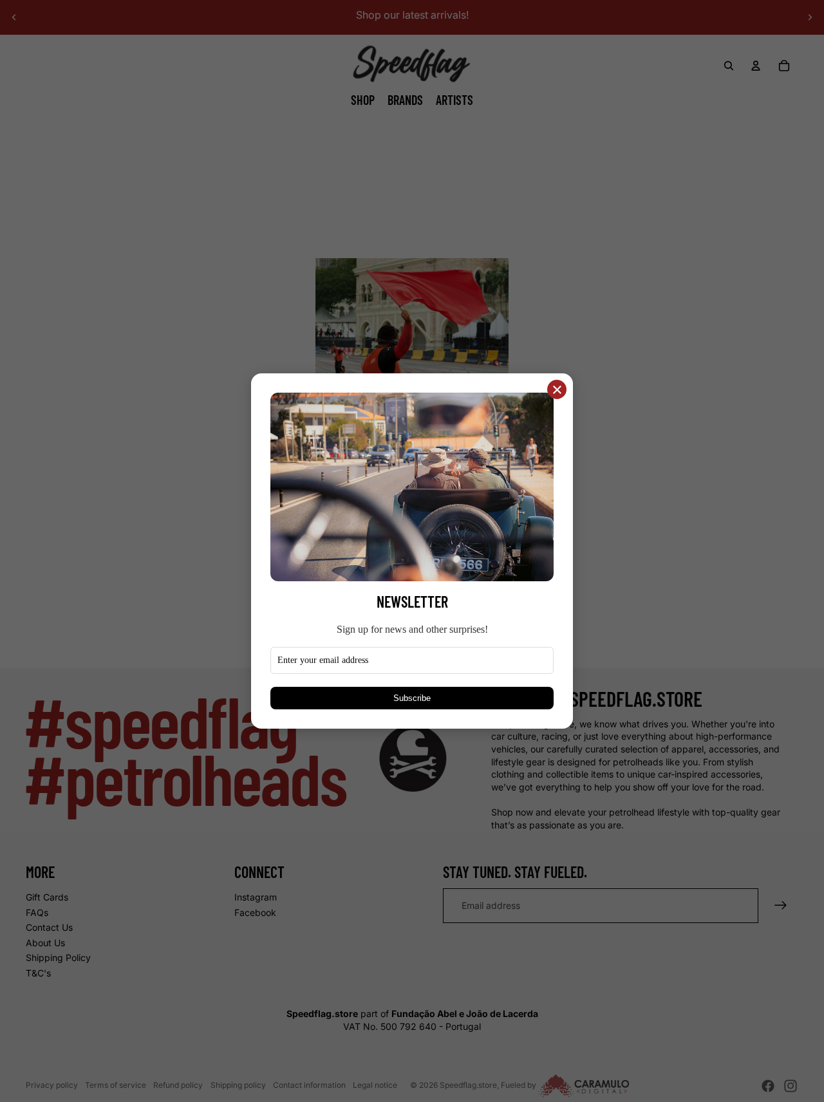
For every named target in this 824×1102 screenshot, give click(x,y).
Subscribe (412, 698)
